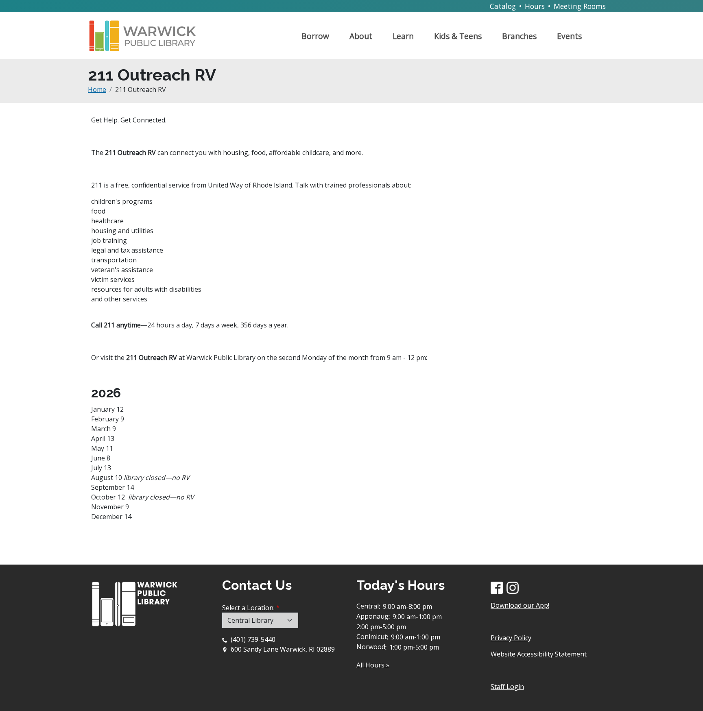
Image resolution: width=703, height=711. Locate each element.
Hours (535, 6)
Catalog (503, 6)
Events (569, 36)
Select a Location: (248, 607)
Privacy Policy (511, 637)
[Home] (145, 32)
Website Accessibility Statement (539, 654)
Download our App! (520, 605)
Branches (519, 36)
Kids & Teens (458, 36)
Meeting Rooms (580, 6)
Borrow (315, 36)
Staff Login (507, 686)
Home (97, 89)
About (360, 36)
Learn (403, 36)
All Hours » (372, 665)
